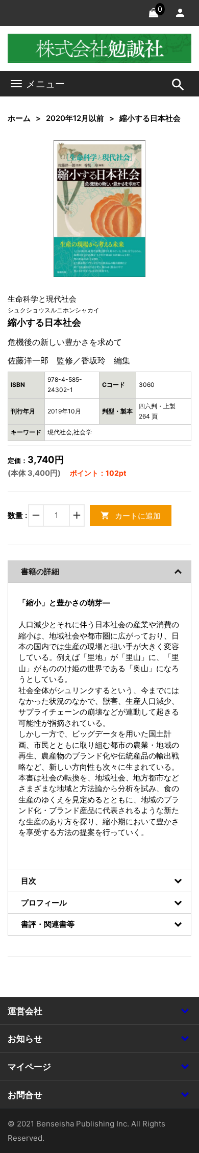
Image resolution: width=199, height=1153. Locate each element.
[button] (122, 164)
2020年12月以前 (75, 118)
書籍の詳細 (40, 571)
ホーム (19, 118)
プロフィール (44, 902)
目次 (28, 881)
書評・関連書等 (47, 924)
